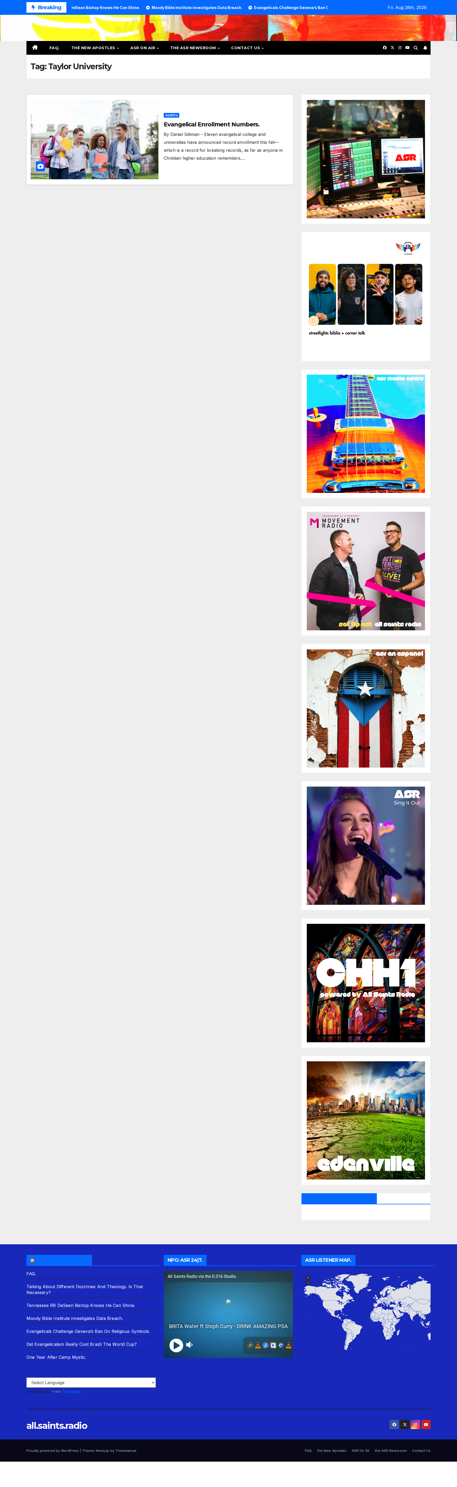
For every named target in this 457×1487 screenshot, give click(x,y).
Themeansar (125, 1450)
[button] (416, 48)
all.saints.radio (56, 1425)
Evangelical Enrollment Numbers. (211, 124)
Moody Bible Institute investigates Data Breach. (74, 1318)
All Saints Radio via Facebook (339, 1198)
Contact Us (246, 47)
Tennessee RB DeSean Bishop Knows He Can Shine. (80, 1305)
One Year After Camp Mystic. (56, 1357)
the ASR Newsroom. (61, 1260)
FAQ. (54, 47)
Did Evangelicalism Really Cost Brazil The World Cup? (81, 1344)
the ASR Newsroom (193, 47)
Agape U (171, 115)
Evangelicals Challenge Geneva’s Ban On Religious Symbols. (88, 1331)
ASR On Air (143, 47)
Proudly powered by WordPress (53, 1450)
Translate (71, 1391)
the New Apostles (94, 47)
